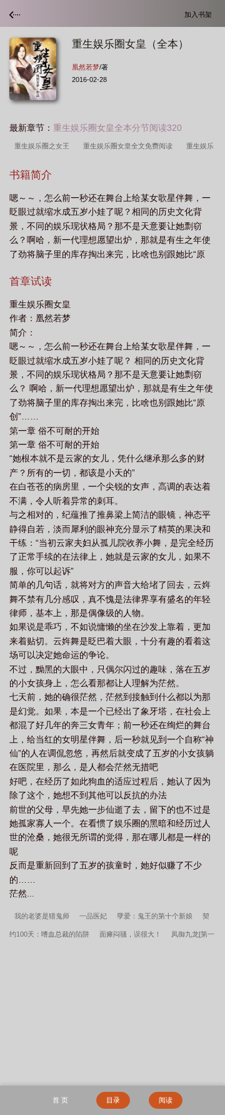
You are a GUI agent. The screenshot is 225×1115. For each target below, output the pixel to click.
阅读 (165, 1100)
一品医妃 (93, 916)
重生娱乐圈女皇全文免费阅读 (129, 146)
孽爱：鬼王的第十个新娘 (154, 916)
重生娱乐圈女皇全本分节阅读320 (117, 128)
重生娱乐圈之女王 (43, 146)
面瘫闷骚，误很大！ (130, 934)
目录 (113, 1100)
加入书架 (200, 14)
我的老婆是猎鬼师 (41, 916)
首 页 (60, 1100)
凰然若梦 (85, 67)
